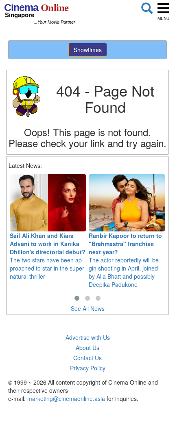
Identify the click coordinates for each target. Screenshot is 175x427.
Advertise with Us (88, 337)
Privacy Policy (87, 368)
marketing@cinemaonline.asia (66, 398)
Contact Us (87, 358)
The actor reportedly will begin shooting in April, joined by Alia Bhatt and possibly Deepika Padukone (125, 259)
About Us (87, 347)
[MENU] (163, 8)
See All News (88, 308)
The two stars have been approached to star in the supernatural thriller (48, 255)
